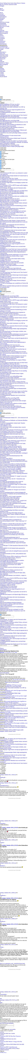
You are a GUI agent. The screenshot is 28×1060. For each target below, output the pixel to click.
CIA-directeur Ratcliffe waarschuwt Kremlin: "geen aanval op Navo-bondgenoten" (12, 408)
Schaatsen (2, 42)
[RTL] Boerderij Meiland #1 (8, 561)
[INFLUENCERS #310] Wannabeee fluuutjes (12, 459)
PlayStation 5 (3, 57)
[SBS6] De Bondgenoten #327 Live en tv (12, 541)
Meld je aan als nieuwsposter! (12, 682)
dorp (4, 672)
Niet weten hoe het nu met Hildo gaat (10, 451)
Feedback (2, 75)
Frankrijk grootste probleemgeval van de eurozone (14, 254)
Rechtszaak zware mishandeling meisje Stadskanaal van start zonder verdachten (11, 377)
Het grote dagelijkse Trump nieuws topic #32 (12, 610)
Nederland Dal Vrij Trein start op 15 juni (11, 533)
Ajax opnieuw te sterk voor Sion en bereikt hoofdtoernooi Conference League (12, 263)
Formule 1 (2, 37)
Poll (2, 167)
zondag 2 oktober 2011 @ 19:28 (10, 845)
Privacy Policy (15, 1048)
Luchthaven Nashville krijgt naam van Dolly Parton (14, 190)
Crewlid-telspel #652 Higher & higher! (11, 512)
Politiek (2, 19)
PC (0, 50)
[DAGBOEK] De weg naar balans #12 (11, 563)
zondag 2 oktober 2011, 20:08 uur (8, 918)
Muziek (2, 27)
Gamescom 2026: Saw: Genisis (9, 178)
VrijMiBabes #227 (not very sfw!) (10, 345)
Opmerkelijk (3, 23)
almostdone (2, 823)
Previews (6, 4)
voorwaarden (12, 1029)
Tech (1, 20)
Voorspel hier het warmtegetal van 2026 (11, 609)
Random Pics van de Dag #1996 (9, 120)
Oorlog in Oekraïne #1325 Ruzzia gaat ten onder (13, 429)
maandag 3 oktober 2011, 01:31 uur (8, 1000)
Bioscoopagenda (4, 33)
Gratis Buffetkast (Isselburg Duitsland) (10, 602)
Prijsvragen (2, 71)
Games (1, 49)
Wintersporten (3, 44)
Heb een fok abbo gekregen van (9, 531)
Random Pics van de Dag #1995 (9, 131)
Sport (1, 34)
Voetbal (2, 35)
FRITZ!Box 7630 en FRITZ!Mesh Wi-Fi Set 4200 (14, 232)
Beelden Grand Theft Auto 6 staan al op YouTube (13, 249)
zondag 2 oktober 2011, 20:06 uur (8, 892)
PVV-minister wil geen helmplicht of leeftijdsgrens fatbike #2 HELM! (11, 584)
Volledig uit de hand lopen (8, 587)
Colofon (2, 73)
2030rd (1, 947)
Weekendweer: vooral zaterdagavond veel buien (13, 211)
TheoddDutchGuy (4, 785)
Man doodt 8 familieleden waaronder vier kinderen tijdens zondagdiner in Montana (14, 143)
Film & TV (2, 59)
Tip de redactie (3, 76)
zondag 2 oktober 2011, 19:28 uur (8, 820)
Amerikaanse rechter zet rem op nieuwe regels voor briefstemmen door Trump (13, 230)
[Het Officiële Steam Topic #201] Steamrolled (13, 450)
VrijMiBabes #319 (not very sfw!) (9, 104)
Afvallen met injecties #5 (8, 559)
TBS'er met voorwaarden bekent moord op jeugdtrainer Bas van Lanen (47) (12, 213)
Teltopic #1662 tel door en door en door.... (11, 431)
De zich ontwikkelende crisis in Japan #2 (11, 481)
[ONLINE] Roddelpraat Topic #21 (10, 483)
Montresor (2, 865)
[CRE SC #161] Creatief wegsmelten (10, 496)
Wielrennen (2, 41)
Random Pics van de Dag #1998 (9, 105)
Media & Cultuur (4, 31)
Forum (1, 3)
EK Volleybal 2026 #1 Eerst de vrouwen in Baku (13, 580)
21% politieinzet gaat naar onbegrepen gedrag (12, 466)
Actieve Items (13, 3)
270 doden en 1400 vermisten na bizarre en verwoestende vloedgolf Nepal (12, 128)
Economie (2, 18)
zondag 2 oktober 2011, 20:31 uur (8, 944)
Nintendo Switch (4, 54)
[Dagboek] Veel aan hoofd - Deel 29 (11, 447)
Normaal (4, 766)
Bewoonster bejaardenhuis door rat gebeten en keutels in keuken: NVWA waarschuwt (12, 209)
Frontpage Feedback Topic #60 (9, 499)
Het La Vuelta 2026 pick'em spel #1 (10, 446)
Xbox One (2, 53)
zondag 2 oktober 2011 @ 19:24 (10, 898)
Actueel (2, 14)
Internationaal (3, 16)
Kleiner (3, 767)
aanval (1, 672)
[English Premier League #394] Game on (11, 472)
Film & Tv (3, 156)
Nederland (2, 15)
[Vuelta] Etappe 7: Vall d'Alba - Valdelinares (12, 470)
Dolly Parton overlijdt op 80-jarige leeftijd (12, 146)
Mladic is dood (5, 425)
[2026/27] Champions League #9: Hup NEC (13, 465)
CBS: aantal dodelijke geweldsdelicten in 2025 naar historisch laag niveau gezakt (13, 125)
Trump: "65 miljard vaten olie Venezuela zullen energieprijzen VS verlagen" (13, 188)
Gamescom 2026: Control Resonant (10, 242)
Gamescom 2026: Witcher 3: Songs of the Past (12, 220)
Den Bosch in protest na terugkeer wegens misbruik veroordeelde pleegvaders (12, 358)
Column (3, 162)
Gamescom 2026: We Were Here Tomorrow (12, 192)
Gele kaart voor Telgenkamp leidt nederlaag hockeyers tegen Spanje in (12, 194)
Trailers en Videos (4, 63)
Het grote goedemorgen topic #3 (10, 537)
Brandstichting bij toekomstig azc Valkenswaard (13, 130)
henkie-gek (2, 777)
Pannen (3, 565)
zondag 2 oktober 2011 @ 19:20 (10, 827)
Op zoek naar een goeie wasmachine (10, 469)
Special (3, 165)
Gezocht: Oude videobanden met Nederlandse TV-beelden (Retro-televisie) (13, 504)
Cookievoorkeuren (4, 1049)
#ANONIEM (3, 994)
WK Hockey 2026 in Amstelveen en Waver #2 (13, 556)
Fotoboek (2, 69)
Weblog (5, 3)
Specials (11, 4)
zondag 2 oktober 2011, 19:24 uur (8, 783)
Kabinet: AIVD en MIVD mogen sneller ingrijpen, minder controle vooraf (11, 730)
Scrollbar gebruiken (6, 99)
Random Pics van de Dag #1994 (9, 145)
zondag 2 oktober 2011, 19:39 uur (8, 840)
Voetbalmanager (4, 46)
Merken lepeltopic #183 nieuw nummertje (12, 582)
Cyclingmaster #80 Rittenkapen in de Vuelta (12, 443)
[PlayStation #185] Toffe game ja (9, 497)
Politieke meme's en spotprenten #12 (11, 519)
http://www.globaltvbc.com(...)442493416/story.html (12, 963)
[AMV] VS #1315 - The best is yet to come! (12, 506)
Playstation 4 (3, 52)
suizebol (2, 842)
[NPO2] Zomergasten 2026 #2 (9, 442)
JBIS (1, 1002)
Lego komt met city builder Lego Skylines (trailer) (13, 141)
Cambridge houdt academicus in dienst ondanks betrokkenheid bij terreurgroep (13, 404)
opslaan (2, 102)
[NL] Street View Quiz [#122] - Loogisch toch (13, 500)
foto (1, 998)
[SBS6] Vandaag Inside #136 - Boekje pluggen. (13, 449)
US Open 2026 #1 (6, 458)
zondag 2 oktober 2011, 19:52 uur (8, 863)
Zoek (8, 3)
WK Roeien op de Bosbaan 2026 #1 (10, 502)
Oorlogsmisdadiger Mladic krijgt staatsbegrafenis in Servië (10, 694)
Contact (2, 72)
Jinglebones (3, 895)
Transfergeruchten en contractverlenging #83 (13, 492)
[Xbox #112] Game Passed (8, 586)
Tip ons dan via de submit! (19, 679)
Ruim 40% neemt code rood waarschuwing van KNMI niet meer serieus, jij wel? (13, 240)
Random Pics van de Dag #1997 (9, 116)
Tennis (1, 39)
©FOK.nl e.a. (3, 1052)
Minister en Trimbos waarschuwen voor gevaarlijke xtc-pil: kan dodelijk (11, 570)
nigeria (7, 672)
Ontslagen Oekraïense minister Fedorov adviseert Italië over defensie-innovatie (13, 203)
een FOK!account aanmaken (7, 1023)
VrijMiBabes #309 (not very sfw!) (10, 340)
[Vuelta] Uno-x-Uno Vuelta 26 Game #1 (12, 436)
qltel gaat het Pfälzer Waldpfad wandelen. (12, 560)
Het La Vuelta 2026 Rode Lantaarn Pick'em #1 (13, 440)
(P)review (3, 164)
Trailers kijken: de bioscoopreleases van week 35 (13, 200)
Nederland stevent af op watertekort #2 (11, 432)
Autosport (2, 38)
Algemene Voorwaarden (5, 1048)
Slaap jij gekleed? (6, 605)
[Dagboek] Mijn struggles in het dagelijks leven (13, 527)
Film (1, 29)
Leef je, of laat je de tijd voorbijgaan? (10, 468)
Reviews (2, 4)
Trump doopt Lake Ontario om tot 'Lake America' (13, 115)
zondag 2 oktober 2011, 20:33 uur (8, 991)
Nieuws (19, 3)
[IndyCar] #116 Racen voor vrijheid (10, 564)
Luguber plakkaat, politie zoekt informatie (12, 604)
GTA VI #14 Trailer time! (8, 444)
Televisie (2, 30)
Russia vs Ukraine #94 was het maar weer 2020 (13, 523)
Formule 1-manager (4, 48)
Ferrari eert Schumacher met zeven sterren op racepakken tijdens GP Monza (12, 225)
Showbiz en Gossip (4, 22)
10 (0, 675)
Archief (15, 4)
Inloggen (2, 5)
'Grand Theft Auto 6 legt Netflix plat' (10, 268)
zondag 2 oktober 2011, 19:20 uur (8, 774)
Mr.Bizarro (2, 921)
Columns (23, 3)
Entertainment (3, 25)
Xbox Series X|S (4, 56)
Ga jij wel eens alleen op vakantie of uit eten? (12, 463)
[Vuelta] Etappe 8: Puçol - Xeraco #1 (10, 557)
